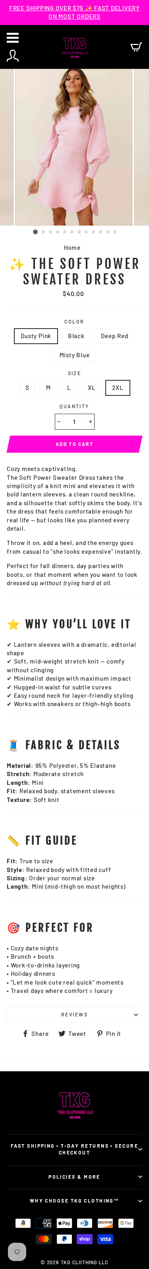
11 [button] (108, 232)
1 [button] (35, 232)
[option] (74, 12)
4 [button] (58, 232)
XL (92, 387)
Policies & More (74, 1176)
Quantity (74, 406)
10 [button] (101, 232)
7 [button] (79, 232)
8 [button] (87, 232)
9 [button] (94, 232)
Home (72, 247)
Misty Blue (75, 354)
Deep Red (114, 335)
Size (74, 373)
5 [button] (65, 232)
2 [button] (44, 232)
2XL (117, 387)
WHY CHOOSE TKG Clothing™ (75, 1200)
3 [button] (51, 232)
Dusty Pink (36, 335)
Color (74, 321)
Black (76, 335)
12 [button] (115, 232)
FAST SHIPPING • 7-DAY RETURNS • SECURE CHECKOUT (74, 1149)
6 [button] (72, 232)
